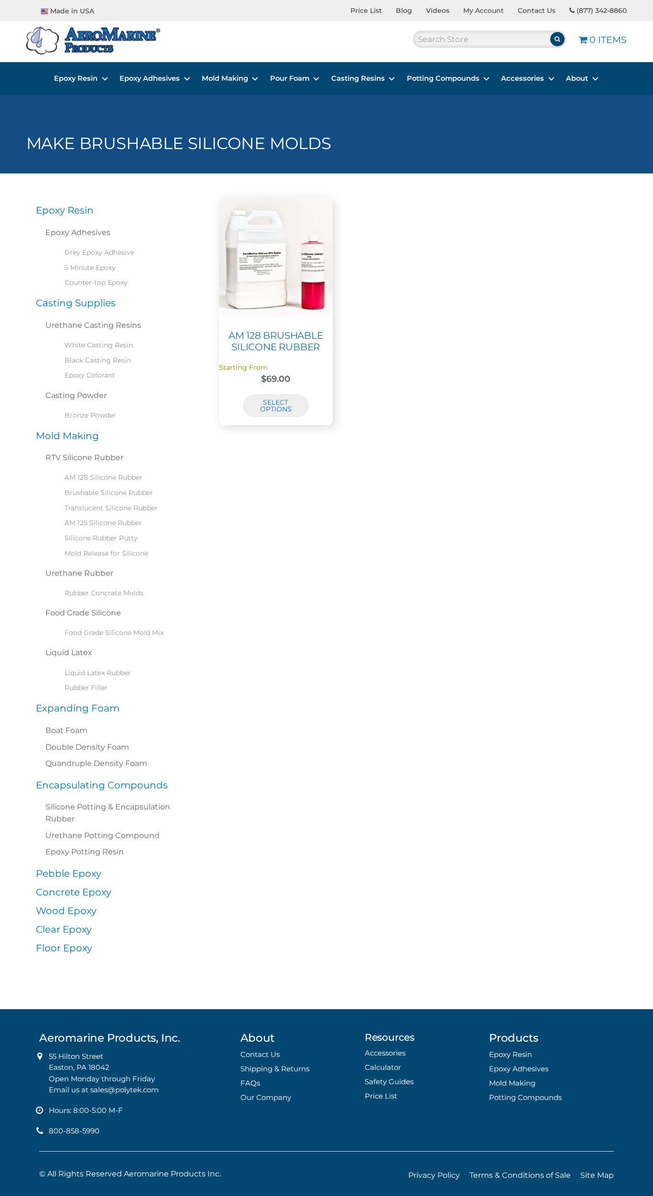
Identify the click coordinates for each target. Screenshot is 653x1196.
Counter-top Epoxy (96, 282)
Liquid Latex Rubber (98, 672)
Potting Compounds (443, 78)
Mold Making (225, 78)
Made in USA (72, 11)
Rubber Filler (86, 687)
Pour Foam (289, 78)
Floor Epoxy (64, 948)
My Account (483, 10)
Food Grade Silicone (83, 612)
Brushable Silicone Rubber (109, 492)
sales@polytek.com (124, 1089)
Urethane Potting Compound (102, 835)
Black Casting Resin (98, 360)
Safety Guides (389, 1081)
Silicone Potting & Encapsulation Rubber (107, 812)
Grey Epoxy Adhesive (99, 252)
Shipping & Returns (274, 1068)
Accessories (522, 78)
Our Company (265, 1097)
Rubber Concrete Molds (104, 593)
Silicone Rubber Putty (101, 538)
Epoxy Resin (76, 78)
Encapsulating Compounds (102, 785)
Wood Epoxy (66, 910)
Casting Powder (76, 395)
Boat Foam (66, 730)
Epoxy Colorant (90, 375)
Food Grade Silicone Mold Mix (114, 632)
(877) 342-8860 (601, 10)
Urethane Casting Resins (93, 325)
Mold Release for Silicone (106, 553)
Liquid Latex (68, 652)
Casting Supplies (76, 303)
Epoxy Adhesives (150, 78)
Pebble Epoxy (68, 873)
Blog (404, 10)
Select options (276, 405)
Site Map (597, 1175)
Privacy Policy (434, 1175)
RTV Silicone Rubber (84, 457)
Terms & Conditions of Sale (520, 1175)
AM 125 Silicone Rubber (103, 522)
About (577, 78)
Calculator (383, 1067)
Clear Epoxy (64, 929)
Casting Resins (358, 78)
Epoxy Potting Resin (84, 851)
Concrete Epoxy (73, 892)
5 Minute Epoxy (90, 267)
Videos (437, 10)
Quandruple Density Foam (96, 763)
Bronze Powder (90, 415)
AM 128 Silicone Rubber (103, 477)
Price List (366, 10)
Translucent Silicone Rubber (111, 508)
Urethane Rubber (79, 573)
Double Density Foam (87, 747)
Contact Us (536, 10)
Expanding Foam (78, 708)
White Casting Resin (99, 345)
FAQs (250, 1083)
